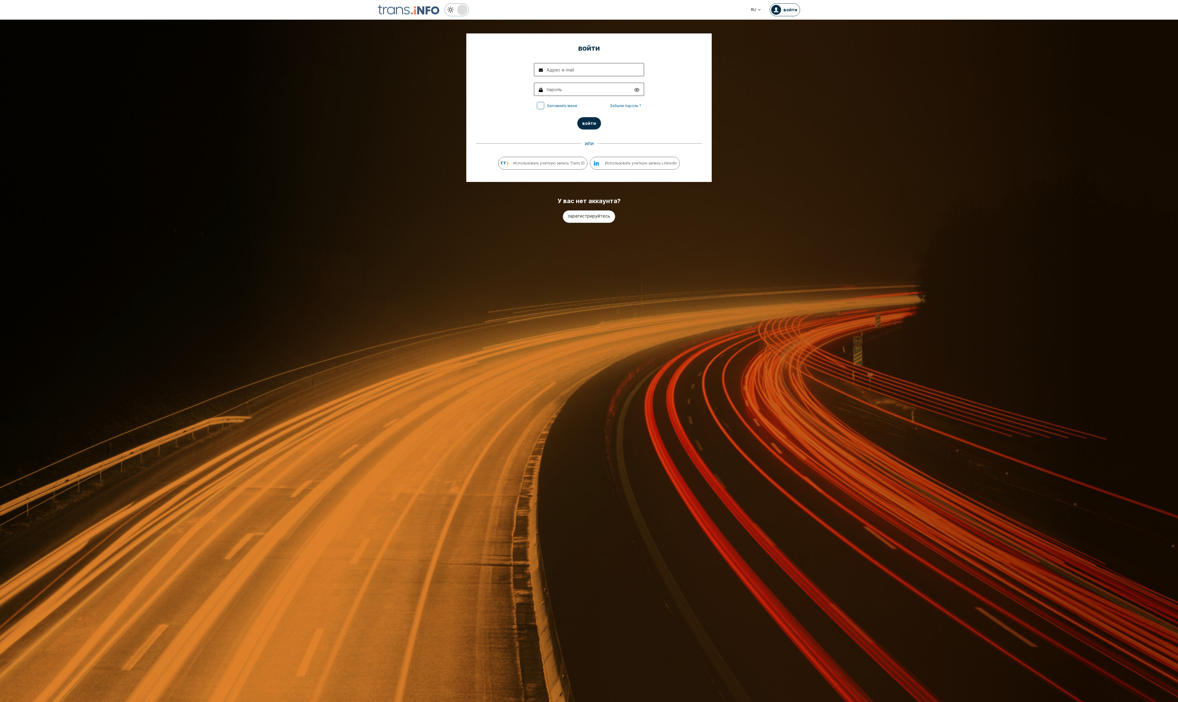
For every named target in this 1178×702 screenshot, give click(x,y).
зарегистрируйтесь (589, 215)
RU (753, 9)
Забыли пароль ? (625, 105)
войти (589, 123)
